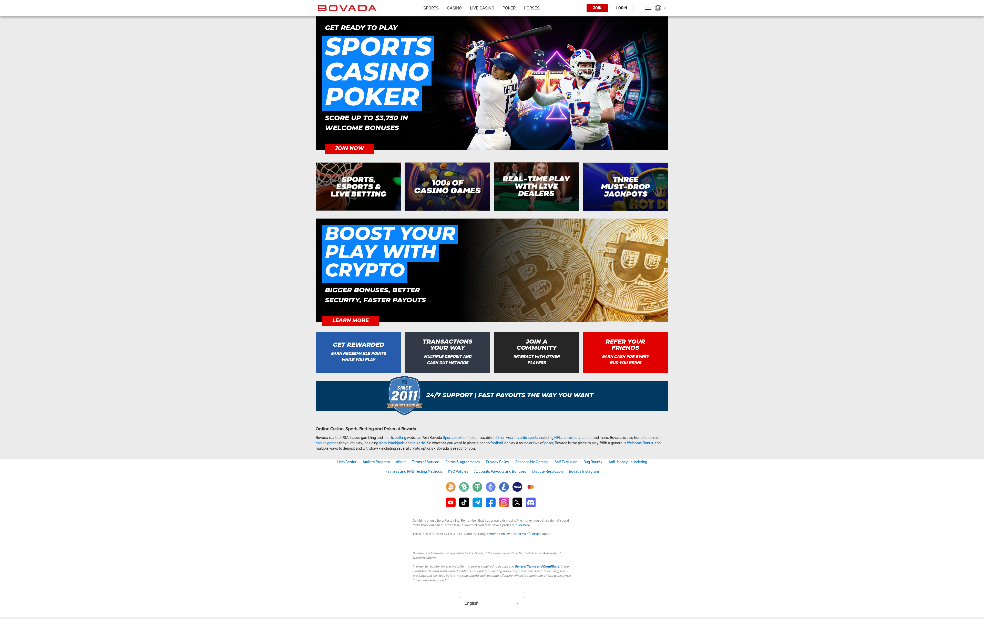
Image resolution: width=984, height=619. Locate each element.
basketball (570, 438)
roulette (418, 443)
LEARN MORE (350, 320)
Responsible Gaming (531, 462)
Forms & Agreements (462, 462)
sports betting (395, 438)
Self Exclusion (566, 462)
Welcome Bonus (640, 443)
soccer (586, 438)
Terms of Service (425, 462)
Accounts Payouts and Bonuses (500, 471)
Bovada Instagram (584, 471)
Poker (509, 8)
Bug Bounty (592, 462)
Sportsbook (452, 438)
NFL (557, 438)
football (496, 443)
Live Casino (482, 8)
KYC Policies (458, 471)
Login (621, 8)
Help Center (346, 462)
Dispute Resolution (547, 471)
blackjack (396, 443)
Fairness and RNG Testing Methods (413, 471)
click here (523, 525)
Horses (532, 8)
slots (383, 443)
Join (597, 8)
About (401, 462)
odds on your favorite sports (515, 438)
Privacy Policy (497, 462)
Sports (431, 8)
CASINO (454, 8)
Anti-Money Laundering (628, 462)
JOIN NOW (349, 148)
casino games (327, 443)
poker (548, 443)
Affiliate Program (376, 462)
